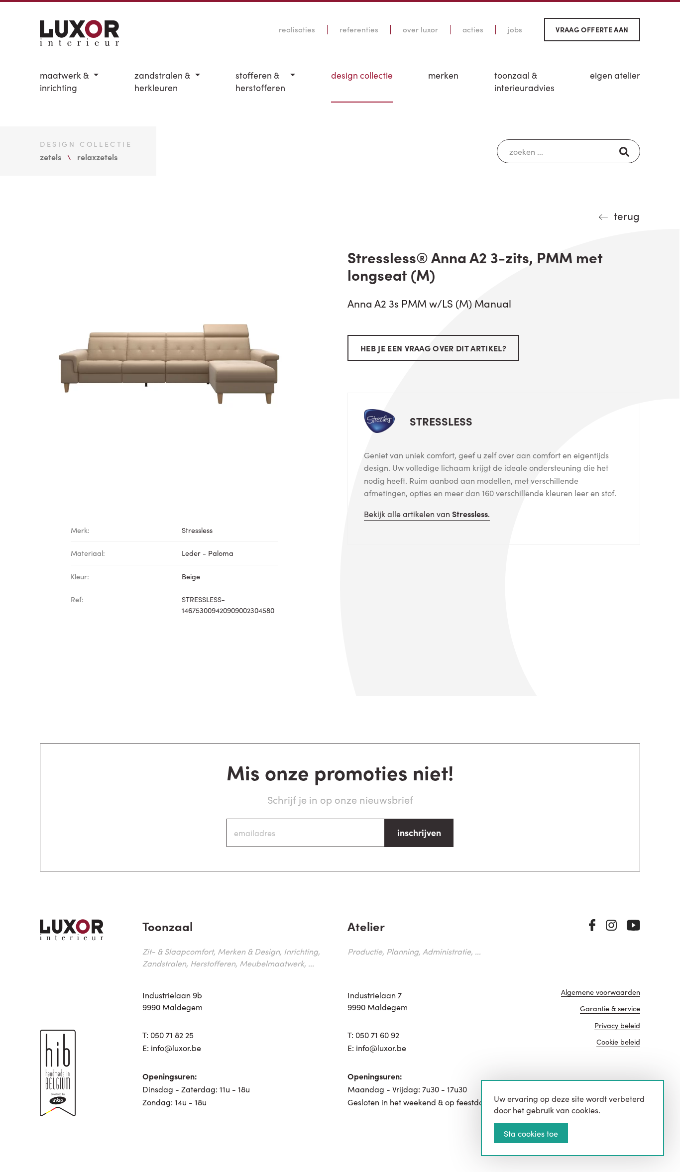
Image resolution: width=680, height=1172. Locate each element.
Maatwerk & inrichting (64, 81)
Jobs (515, 29)
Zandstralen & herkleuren (162, 81)
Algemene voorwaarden (600, 992)
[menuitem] (69, 86)
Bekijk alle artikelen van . (427, 513)
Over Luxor (420, 29)
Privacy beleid (617, 1026)
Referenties (359, 29)
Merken (443, 75)
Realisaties (297, 29)
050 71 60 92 (377, 1034)
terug (627, 215)
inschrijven (419, 832)
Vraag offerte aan (592, 29)
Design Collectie (362, 75)
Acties (472, 29)
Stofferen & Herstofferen (260, 81)
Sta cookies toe (531, 1133)
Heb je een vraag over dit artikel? (433, 347)
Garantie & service (610, 1009)
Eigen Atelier (615, 75)
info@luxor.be (176, 1047)
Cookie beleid (618, 1042)
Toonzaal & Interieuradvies (524, 81)
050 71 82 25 (172, 1034)
